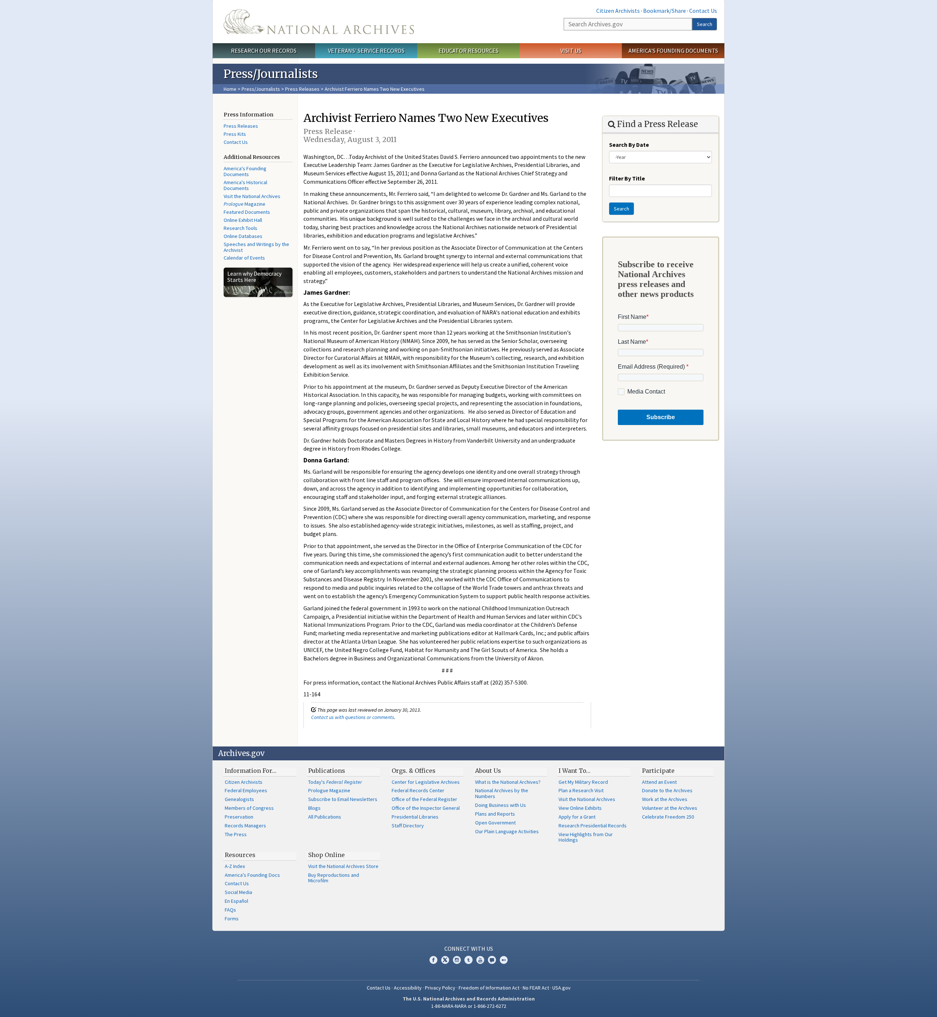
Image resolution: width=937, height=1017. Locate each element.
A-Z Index (235, 866)
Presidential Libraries (415, 816)
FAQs (230, 909)
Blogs (314, 808)
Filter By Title (627, 178)
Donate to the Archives (667, 790)
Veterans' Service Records (366, 50)
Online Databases (243, 236)
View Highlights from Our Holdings (586, 837)
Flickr (503, 959)
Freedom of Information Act (489, 987)
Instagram (456, 959)
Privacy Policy (440, 987)
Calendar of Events (244, 257)
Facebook (433, 959)
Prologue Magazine (329, 790)
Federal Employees (246, 790)
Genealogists (239, 799)
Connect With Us (468, 948)
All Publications (324, 816)
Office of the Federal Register (424, 799)
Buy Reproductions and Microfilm (333, 878)
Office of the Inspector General (426, 808)
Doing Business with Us (500, 805)
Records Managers (245, 825)
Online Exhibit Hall (243, 220)
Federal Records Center (418, 790)
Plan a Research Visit (581, 790)
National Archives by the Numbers (501, 793)
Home (230, 89)
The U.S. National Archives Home (319, 21)
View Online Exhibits (580, 808)
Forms (232, 918)
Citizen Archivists (618, 10)
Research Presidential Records (593, 825)
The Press (236, 834)
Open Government (495, 822)
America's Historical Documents (245, 185)
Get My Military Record (583, 782)
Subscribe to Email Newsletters (342, 799)
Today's (335, 782)
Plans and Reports (495, 814)
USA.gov (561, 987)
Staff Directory (408, 825)
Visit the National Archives (252, 196)
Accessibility (408, 987)
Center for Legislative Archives (426, 782)
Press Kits (235, 134)
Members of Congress (249, 808)
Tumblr (468, 959)
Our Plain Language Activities (507, 831)
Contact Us (703, 10)
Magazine (244, 204)
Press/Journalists (261, 89)
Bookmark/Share (664, 10)
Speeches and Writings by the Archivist (256, 247)
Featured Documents (247, 212)
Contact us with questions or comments (352, 717)
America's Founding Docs (252, 875)
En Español (236, 901)
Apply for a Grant (577, 816)
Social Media (238, 892)
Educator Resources (468, 50)
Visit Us (570, 50)
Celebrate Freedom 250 (668, 816)
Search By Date (629, 144)
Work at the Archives (664, 799)
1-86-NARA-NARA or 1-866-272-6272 (468, 1006)
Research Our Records (263, 50)
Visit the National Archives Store (343, 866)
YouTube (480, 959)
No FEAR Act (536, 987)
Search (704, 24)
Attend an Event (659, 782)
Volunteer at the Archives (669, 808)
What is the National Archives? (508, 782)
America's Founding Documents (673, 50)
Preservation (239, 816)
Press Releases (302, 89)
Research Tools (240, 228)
